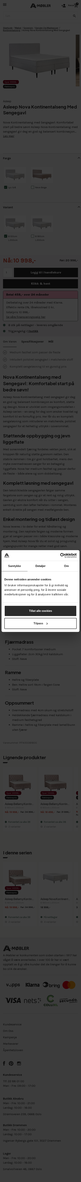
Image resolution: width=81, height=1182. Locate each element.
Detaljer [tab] (40, 566)
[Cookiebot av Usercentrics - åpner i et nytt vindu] (60, 555)
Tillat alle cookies (40, 610)
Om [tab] (66, 566)
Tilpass (38, 623)
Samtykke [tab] (14, 566)
